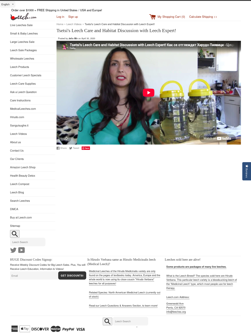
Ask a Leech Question (23, 92)
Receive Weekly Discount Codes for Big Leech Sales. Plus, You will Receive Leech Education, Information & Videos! (47, 267)
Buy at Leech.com (21, 217)
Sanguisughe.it (19, 125)
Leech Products (19, 67)
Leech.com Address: (178, 297)
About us (15, 142)
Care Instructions (20, 100)
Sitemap (15, 226)
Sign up (73, 16)
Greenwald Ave (175, 303)
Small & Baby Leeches (24, 33)
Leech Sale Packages (23, 50)
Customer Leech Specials (25, 75)
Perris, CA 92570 (175, 307)
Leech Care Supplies (23, 84)
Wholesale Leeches (22, 58)
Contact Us (17, 150)
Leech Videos (18, 134)
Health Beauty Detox (22, 176)
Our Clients (17, 159)
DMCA (14, 209)
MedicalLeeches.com (23, 109)
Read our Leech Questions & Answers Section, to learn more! (123, 305)
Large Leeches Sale (22, 42)
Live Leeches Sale (21, 25)
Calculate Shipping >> (203, 16)
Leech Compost (19, 184)
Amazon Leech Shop (23, 167)
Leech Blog (17, 192)
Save (87, 148)
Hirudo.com (17, 117)
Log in (60, 16)
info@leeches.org (176, 311)
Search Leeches (20, 201)
